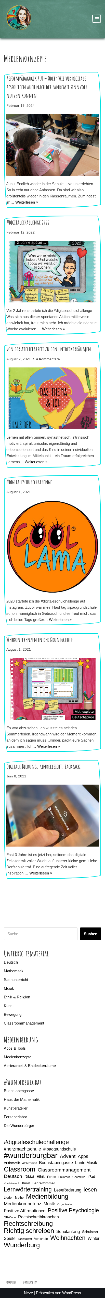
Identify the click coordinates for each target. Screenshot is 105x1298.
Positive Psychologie (73, 1210)
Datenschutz (30, 1282)
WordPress (71, 1293)
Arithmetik (12, 1163)
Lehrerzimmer (43, 1183)
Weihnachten (67, 1238)
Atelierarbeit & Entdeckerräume (30, 1065)
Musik (9, 988)
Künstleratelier (16, 1108)
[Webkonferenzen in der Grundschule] (52, 689)
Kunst (9, 1006)
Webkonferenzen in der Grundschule (39, 639)
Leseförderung (67, 1190)
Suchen (90, 934)
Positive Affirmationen (24, 1210)
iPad (91, 1177)
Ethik (40, 1177)
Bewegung (12, 1014)
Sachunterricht (16, 979)
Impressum (10, 1282)
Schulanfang (68, 1231)
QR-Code (10, 1217)
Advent (67, 1156)
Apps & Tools (15, 1048)
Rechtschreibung (28, 1223)
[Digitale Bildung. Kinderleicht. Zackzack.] (52, 815)
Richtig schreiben (29, 1231)
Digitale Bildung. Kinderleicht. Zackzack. (44, 766)
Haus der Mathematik (22, 1099)
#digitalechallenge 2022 (28, 222)
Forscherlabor (15, 1117)
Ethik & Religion (17, 997)
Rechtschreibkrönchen (38, 1217)
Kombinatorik (12, 1183)
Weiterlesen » (26, 202)
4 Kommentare (48, 359)
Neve (28, 1293)
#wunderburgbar (31, 1155)
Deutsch (11, 962)
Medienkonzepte (17, 1057)
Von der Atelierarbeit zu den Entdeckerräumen (48, 349)
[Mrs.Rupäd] (19, 19)
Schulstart (90, 1232)
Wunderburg (22, 1245)
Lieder (8, 1197)
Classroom (19, 1169)
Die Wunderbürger (19, 1125)
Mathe (19, 1197)
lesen (90, 1190)
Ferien (51, 1177)
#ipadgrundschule (59, 1149)
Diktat (29, 1177)
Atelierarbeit (29, 1163)
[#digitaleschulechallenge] (52, 546)
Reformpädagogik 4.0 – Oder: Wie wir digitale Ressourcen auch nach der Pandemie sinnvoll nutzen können (46, 87)
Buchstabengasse (19, 1091)
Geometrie (78, 1176)
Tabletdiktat (25, 1238)
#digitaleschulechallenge (29, 482)
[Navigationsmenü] (96, 19)
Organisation (65, 1204)
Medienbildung (47, 1196)
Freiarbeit (64, 1176)
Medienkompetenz (22, 1203)
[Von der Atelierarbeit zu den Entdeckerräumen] (52, 398)
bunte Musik (86, 1162)
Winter (93, 1238)
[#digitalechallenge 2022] (52, 271)
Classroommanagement (24, 1023)
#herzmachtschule (22, 1149)
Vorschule (41, 1239)
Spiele (10, 1238)
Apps (83, 1156)
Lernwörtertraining (28, 1189)
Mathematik (13, 971)
